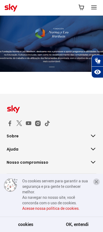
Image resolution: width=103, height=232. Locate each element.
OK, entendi (77, 224)
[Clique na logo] (51, 109)
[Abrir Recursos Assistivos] (97, 72)
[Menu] (94, 8)
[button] (96, 182)
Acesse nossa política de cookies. (51, 208)
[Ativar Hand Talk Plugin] (97, 60)
